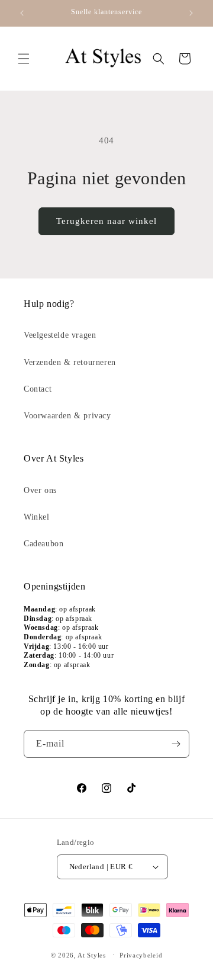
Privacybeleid (141, 955)
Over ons (40, 490)
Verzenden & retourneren (70, 362)
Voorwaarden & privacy (67, 415)
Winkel (37, 517)
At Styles (91, 954)
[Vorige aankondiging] (22, 13)
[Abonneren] (176, 744)
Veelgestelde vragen (60, 335)
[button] (24, 59)
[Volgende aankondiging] (191, 13)
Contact (37, 389)
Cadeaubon (43, 543)
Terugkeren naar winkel (106, 221)
